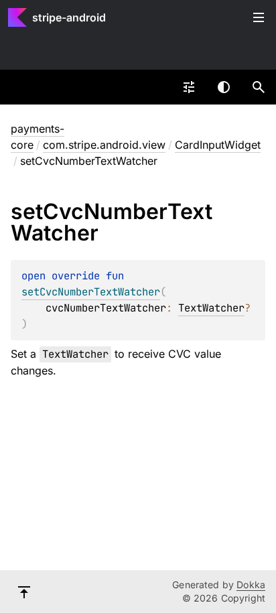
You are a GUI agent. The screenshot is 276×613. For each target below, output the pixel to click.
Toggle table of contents (258, 17)
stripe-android (69, 17)
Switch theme (223, 87)
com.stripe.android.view (104, 144)
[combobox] (188, 87)
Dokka (250, 584)
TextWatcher (211, 308)
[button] (258, 87)
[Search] (258, 87)
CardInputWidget (218, 144)
